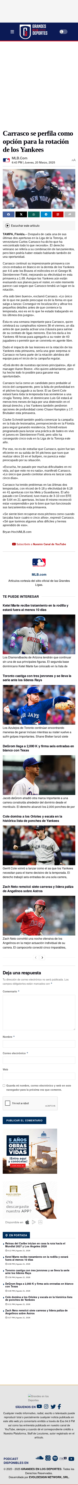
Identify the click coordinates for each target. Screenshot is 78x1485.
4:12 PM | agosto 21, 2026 (18, 1251)
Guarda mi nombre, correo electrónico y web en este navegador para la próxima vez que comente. (38, 1087)
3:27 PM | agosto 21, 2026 (18, 1318)
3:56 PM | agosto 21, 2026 (18, 1277)
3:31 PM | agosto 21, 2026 (18, 1304)
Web (5, 1069)
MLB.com (19, 157)
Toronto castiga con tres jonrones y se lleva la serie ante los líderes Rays (37, 677)
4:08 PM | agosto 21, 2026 (18, 1264)
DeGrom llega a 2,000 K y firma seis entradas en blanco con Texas (38, 748)
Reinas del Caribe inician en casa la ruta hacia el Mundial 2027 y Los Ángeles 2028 (35, 1245)
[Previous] (35, 957)
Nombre (9, 1036)
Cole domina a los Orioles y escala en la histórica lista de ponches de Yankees (32, 818)
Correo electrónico (15, 1053)
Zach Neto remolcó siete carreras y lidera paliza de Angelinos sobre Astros (38, 888)
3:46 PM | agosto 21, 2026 (18, 1291)
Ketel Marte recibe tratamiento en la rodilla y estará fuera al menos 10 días (35, 607)
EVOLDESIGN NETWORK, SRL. (49, 1477)
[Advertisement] (39, 84)
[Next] (42, 957)
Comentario (11, 991)
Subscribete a (41, 544)
